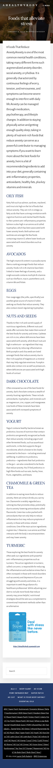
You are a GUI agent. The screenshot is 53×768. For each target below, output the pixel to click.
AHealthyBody (21, 5)
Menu (47, 6)
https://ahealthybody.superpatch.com (26, 646)
